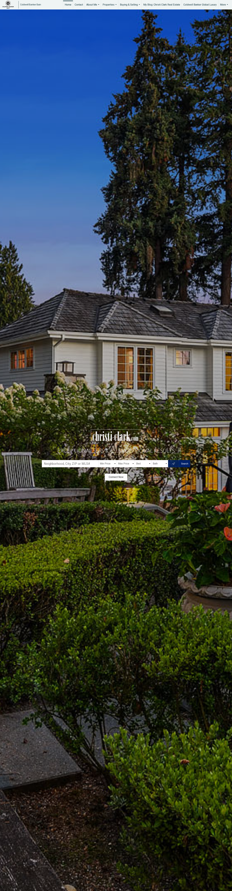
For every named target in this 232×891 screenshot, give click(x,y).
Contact (79, 4)
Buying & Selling (130, 6)
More (224, 6)
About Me (93, 6)
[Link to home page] (9, 4)
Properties (110, 6)
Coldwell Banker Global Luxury (200, 4)
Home (68, 4)
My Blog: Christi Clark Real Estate (161, 4)
